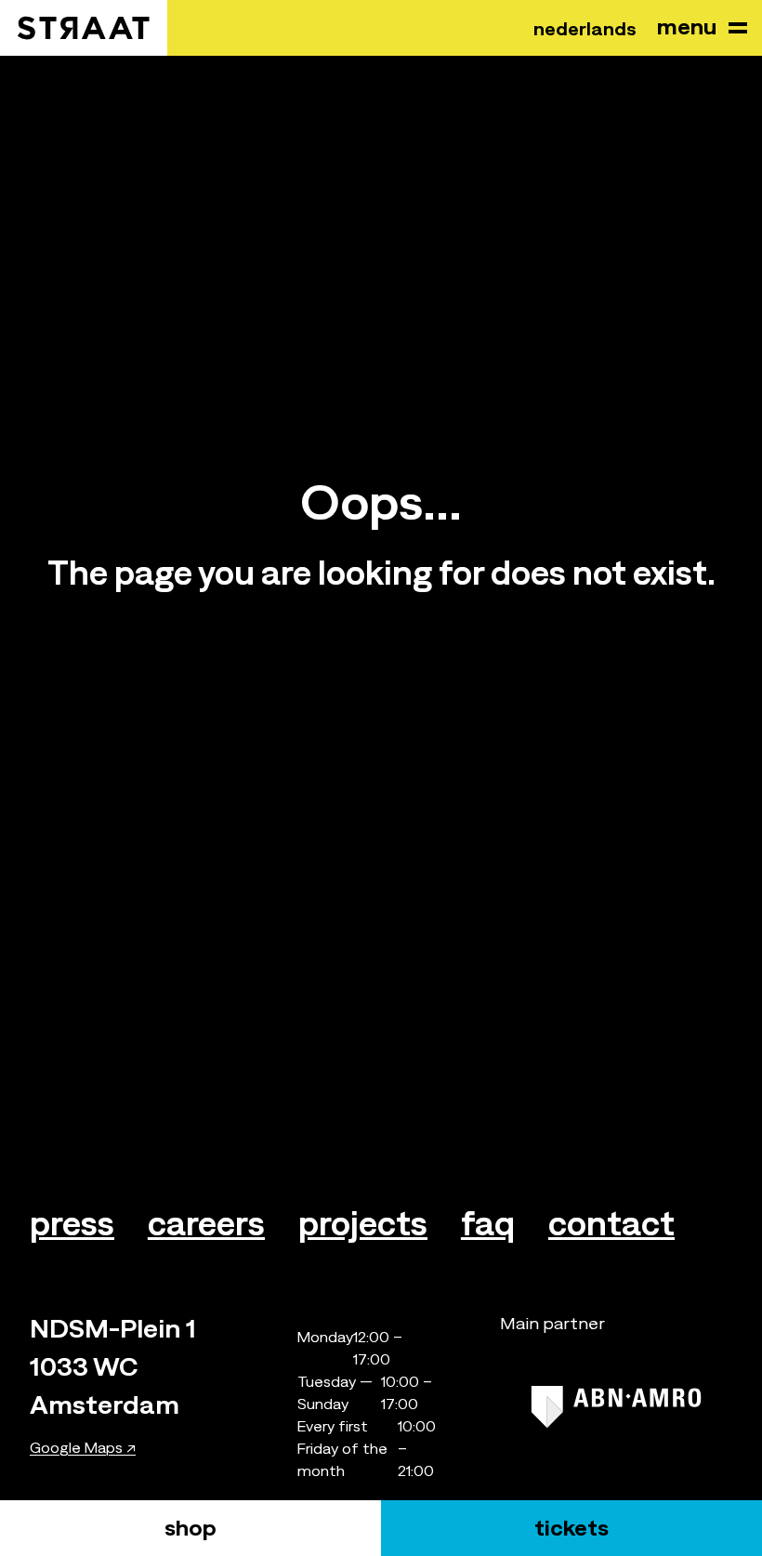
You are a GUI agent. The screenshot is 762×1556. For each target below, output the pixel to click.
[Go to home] (83, 28)
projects (362, 1223)
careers (206, 1223)
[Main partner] (616, 1406)
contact (611, 1223)
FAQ (488, 1223)
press (72, 1223)
